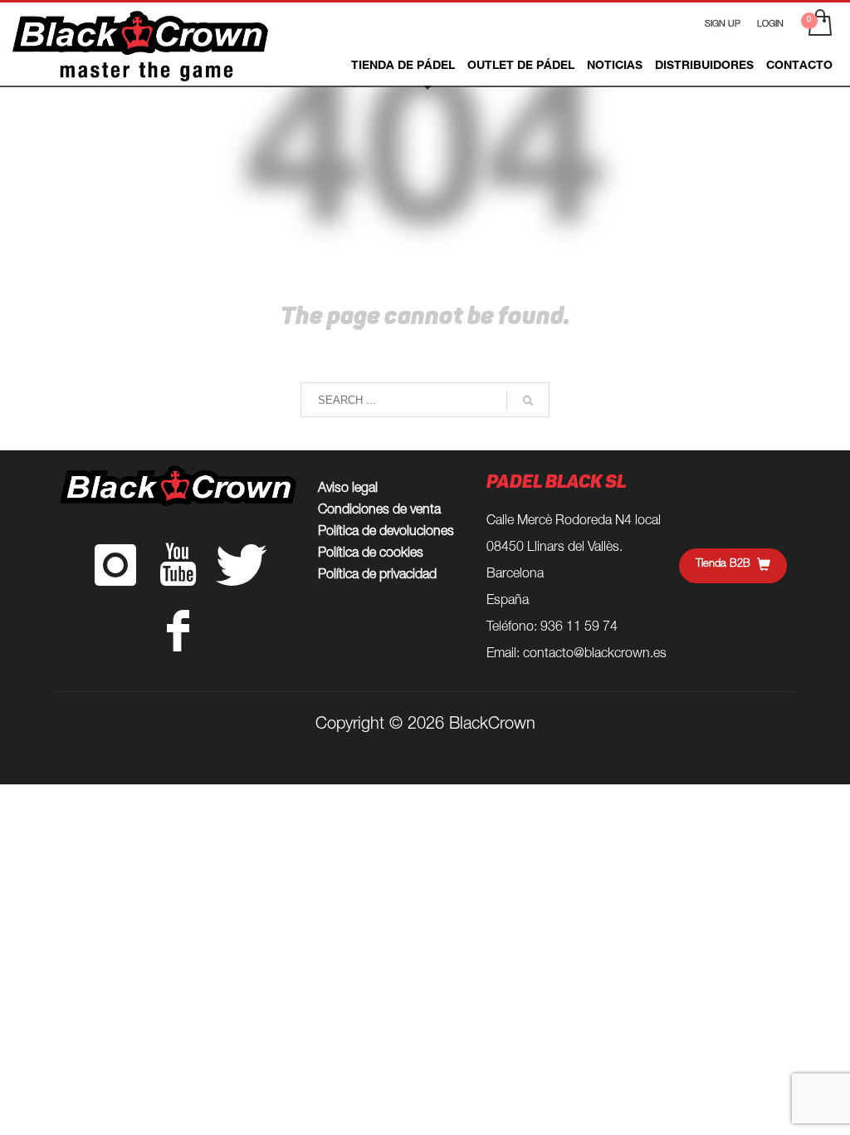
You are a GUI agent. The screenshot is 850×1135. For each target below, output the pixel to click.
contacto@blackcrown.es (595, 654)
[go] (528, 400)
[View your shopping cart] (819, 24)
